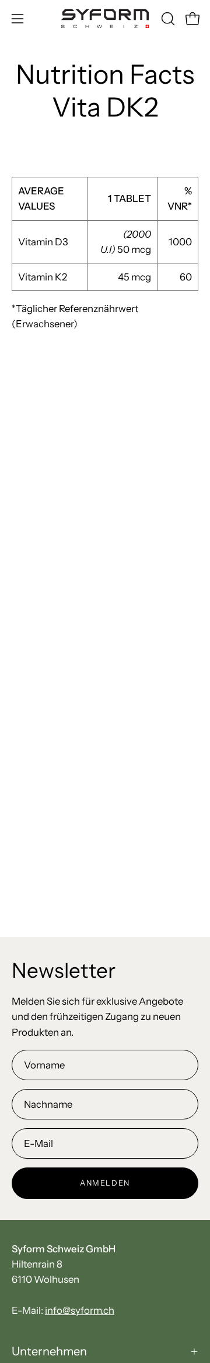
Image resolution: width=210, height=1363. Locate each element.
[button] (167, 19)
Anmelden (105, 1183)
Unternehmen (49, 1351)
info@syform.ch (79, 1310)
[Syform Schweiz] (105, 18)
